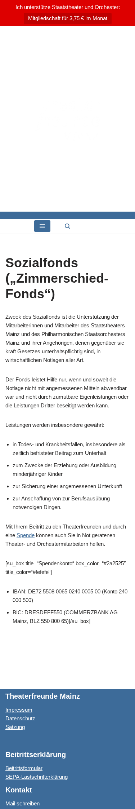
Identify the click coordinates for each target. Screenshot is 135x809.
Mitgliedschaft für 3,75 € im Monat (67, 18)
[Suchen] (67, 226)
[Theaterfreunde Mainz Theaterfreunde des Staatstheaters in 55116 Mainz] (67, 119)
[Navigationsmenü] (42, 226)
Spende (26, 535)
